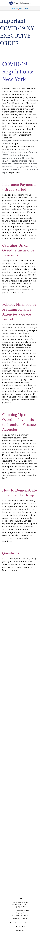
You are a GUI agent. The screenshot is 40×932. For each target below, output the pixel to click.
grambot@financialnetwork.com (20, 922)
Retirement (20, 930)
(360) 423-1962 (22, 902)
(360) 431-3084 (22, 905)
